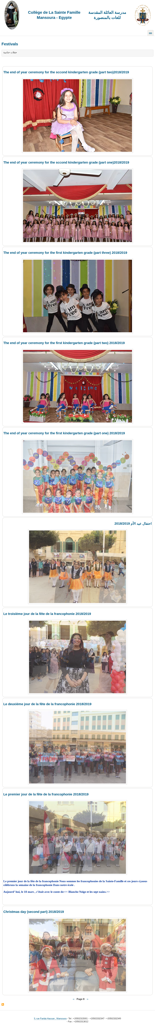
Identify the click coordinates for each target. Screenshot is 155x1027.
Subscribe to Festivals (3, 1004)
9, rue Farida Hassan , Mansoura (50, 1018)
